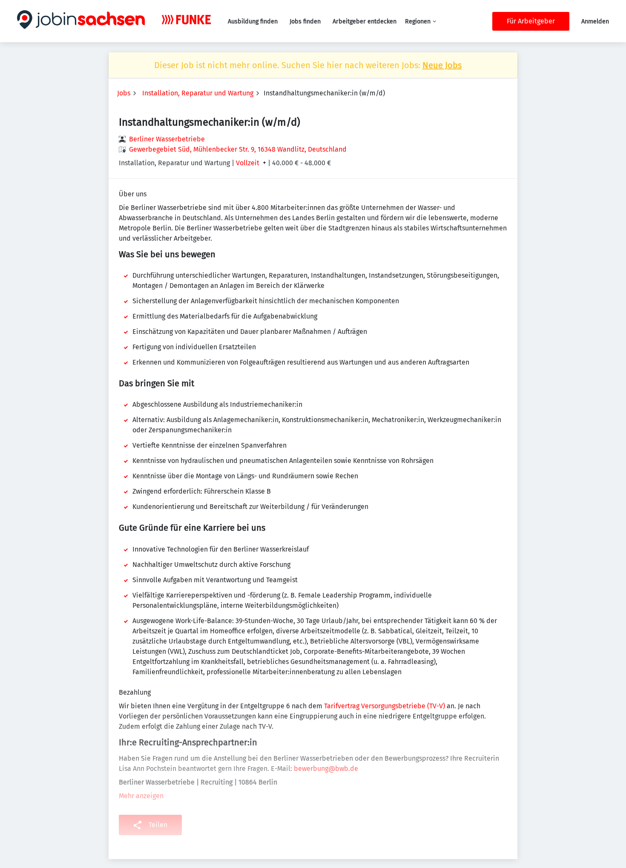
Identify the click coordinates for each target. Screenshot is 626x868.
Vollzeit (247, 163)
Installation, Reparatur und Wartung (197, 93)
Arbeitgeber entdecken (364, 21)
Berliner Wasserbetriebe (167, 139)
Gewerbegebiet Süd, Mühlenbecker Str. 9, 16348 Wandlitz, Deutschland (238, 149)
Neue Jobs (442, 65)
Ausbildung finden (253, 21)
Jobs (123, 93)
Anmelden (595, 21)
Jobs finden (305, 21)
